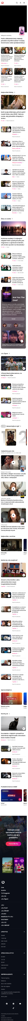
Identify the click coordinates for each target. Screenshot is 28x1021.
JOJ (2, 905)
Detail (13, 319)
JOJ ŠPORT (5, 911)
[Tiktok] (13, 1008)
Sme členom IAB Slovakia (7, 1020)
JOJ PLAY (4, 908)
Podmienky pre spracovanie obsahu (9, 1013)
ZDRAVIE (3, 944)
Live (2, 887)
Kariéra (3, 989)
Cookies (3, 1015)
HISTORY (3, 946)
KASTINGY (4, 919)
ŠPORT (3, 962)
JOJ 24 (3, 896)
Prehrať (11, 844)
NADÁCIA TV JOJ (7, 917)
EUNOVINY (3, 968)
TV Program (5, 893)
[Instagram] (13, 1004)
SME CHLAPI (4, 941)
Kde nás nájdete (5, 986)
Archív (3, 890)
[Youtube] (20, 1004)
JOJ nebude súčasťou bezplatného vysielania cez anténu (10, 992)
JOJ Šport (4, 899)
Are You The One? (18, 299)
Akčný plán (4, 996)
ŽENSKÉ (3, 935)
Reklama (3, 981)
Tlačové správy (5, 978)
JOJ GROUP (5, 925)
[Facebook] (7, 1004)
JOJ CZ (3, 922)
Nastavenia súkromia (6, 1018)
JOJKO (3, 914)
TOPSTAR (3, 938)
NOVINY (3, 957)
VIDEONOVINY (4, 965)
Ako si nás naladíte (6, 983)
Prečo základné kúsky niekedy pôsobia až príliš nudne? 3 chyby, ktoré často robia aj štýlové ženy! (13, 41)
